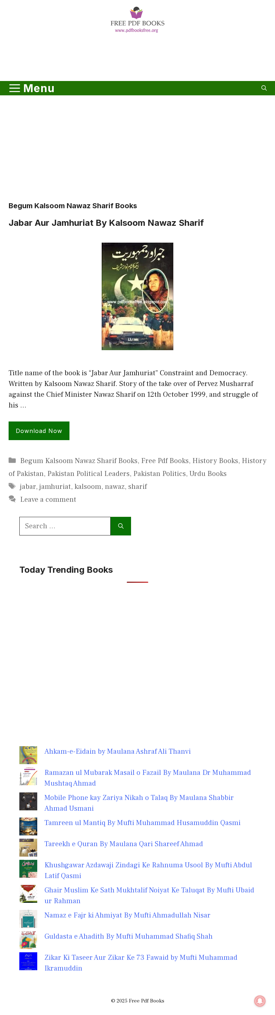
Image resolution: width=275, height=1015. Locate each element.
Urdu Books (208, 473)
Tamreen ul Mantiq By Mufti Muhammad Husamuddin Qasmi (142, 823)
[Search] (121, 526)
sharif (137, 486)
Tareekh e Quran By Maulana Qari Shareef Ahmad (123, 844)
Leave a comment (48, 499)
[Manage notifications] (260, 1001)
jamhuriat (55, 486)
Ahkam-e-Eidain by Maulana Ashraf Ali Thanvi (117, 751)
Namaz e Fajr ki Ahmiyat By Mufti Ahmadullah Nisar (127, 915)
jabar (28, 486)
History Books (215, 461)
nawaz (115, 486)
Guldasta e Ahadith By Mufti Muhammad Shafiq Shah (128, 936)
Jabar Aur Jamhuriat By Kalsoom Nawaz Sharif (106, 223)
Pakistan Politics (159, 473)
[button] (264, 88)
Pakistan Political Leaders (88, 473)
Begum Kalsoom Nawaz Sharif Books (79, 461)
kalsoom (87, 486)
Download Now (39, 430)
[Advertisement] (137, 58)
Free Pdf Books (165, 461)
